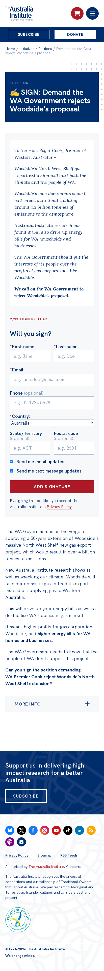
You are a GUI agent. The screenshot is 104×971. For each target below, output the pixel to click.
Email (16, 370)
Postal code (66, 435)
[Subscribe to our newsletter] (21, 841)
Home (10, 48)
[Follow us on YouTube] (56, 830)
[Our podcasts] (9, 841)
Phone (26, 393)
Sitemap (44, 855)
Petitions (45, 48)
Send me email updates (40, 461)
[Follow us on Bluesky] (9, 830)
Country (19, 416)
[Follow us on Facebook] (33, 830)
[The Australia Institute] (32, 13)
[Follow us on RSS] (91, 830)
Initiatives (26, 48)
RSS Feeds (68, 855)
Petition (19, 83)
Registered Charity (18, 919)
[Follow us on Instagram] (44, 830)
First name (22, 346)
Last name (65, 346)
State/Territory (26, 435)
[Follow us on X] (21, 830)
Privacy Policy (59, 506)
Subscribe (29, 34)
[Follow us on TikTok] (67, 830)
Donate (75, 34)
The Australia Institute (46, 866)
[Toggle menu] (92, 13)
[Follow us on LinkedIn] (79, 830)
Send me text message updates (49, 471)
